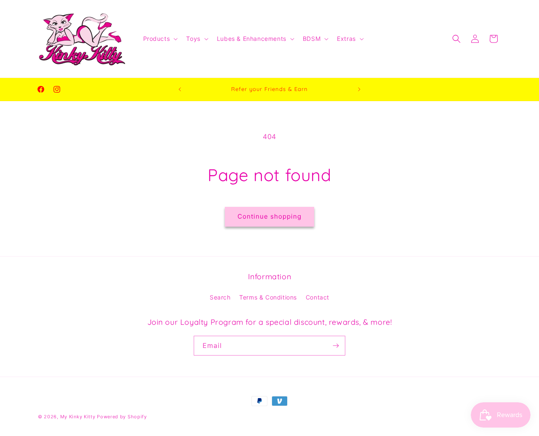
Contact (317, 297)
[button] (159, 39)
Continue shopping (269, 216)
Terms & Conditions (268, 297)
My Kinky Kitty (78, 417)
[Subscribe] (335, 346)
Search (220, 297)
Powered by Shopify (122, 417)
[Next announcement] (359, 89)
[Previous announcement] (180, 89)
